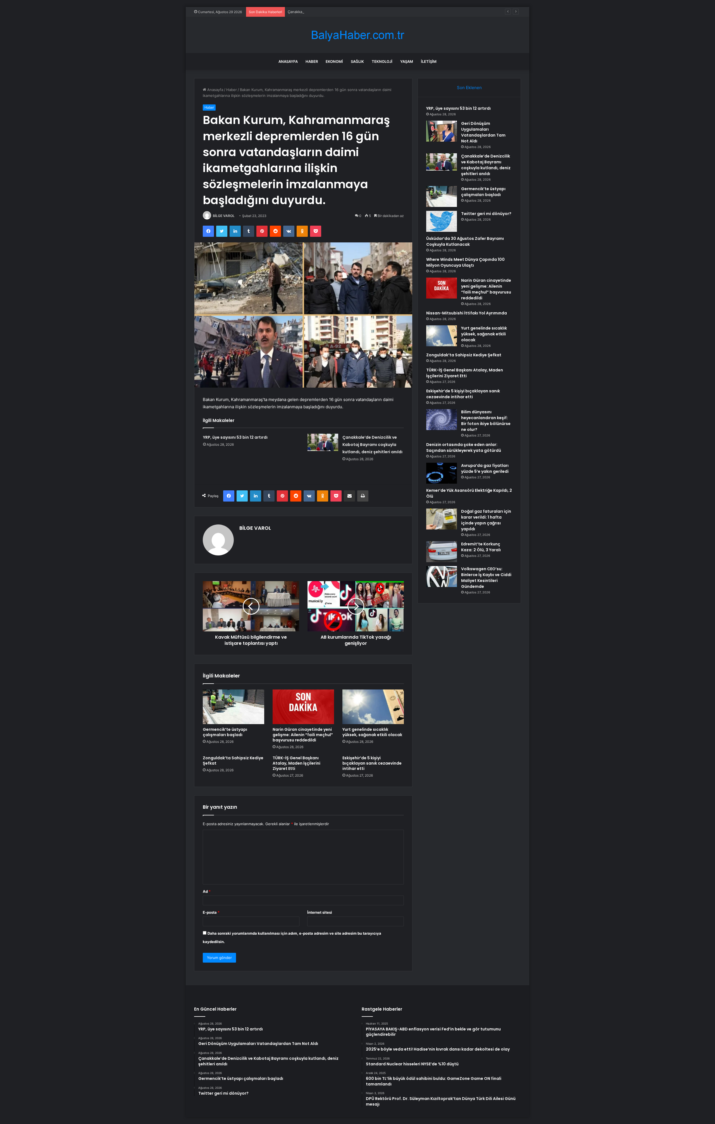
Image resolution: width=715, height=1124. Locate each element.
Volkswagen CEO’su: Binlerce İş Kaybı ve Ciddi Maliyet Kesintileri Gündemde (486, 577)
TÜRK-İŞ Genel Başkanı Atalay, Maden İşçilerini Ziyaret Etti (296, 763)
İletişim (429, 61)
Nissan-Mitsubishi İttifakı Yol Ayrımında (466, 313)
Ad (207, 891)
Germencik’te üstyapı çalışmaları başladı (225, 732)
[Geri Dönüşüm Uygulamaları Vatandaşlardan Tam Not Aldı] (441, 131)
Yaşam (406, 61)
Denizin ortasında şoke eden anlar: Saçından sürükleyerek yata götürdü (463, 447)
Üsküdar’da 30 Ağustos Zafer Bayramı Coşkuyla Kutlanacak (465, 241)
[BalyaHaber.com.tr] (357, 35)
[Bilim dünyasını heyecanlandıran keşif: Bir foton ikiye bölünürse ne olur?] (441, 419)
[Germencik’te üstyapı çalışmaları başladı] (233, 706)
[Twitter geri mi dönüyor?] (441, 221)
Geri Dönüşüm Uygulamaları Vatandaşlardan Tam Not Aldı (483, 132)
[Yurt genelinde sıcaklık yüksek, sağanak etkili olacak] (373, 706)
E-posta (211, 912)
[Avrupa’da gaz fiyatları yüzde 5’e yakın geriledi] (441, 473)
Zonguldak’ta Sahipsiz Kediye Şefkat (233, 760)
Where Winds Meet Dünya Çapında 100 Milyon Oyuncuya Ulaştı (465, 262)
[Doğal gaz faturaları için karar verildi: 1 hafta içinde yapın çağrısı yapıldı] (441, 519)
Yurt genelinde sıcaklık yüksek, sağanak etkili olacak (372, 732)
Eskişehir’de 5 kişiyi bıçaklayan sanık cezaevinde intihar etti (372, 763)
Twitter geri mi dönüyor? (486, 213)
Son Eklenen (469, 87)
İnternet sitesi (319, 912)
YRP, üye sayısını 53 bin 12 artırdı (235, 437)
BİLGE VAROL (224, 216)
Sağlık (357, 61)
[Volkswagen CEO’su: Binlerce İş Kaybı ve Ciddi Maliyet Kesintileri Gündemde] (441, 576)
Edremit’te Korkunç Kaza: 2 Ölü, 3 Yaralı (481, 547)
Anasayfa (288, 61)
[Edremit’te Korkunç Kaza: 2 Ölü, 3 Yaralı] (441, 551)
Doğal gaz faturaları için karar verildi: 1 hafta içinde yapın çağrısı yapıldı (486, 520)
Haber (312, 61)
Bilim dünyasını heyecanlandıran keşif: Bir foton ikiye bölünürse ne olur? (486, 420)
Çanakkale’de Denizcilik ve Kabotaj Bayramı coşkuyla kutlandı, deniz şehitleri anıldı (358, 11)
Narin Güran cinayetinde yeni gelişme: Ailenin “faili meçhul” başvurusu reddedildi (303, 735)
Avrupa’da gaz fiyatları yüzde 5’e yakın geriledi (485, 468)
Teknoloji (382, 61)
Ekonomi (334, 61)
